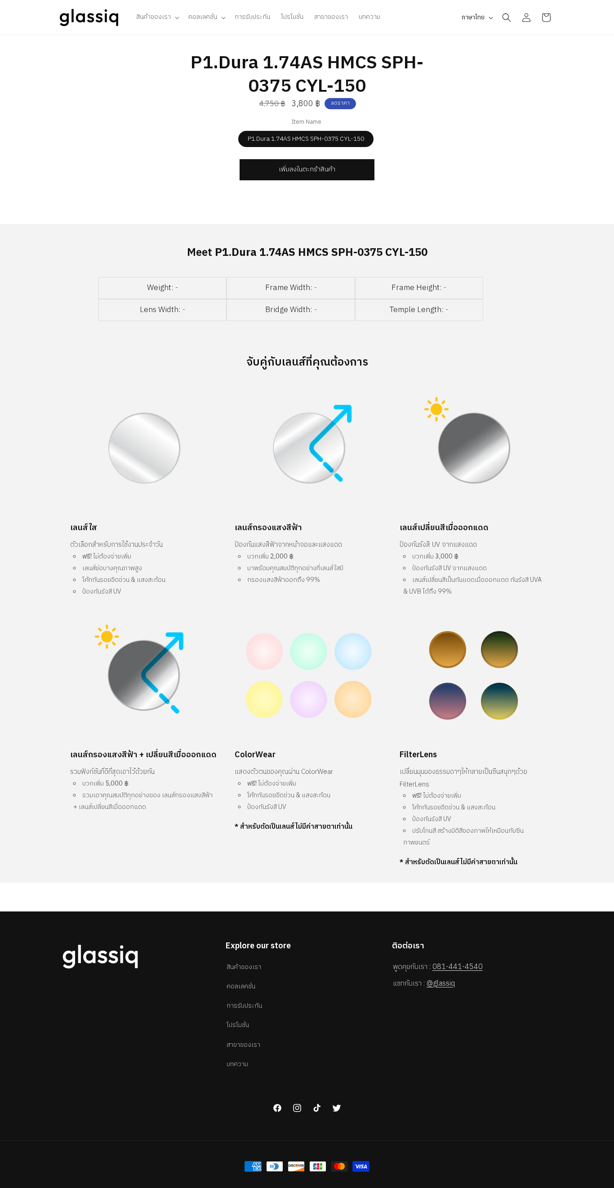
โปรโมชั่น (238, 1025)
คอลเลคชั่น (241, 986)
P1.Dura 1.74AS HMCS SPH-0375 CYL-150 (306, 139)
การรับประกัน (244, 1005)
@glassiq (441, 984)
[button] (157, 17)
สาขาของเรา (243, 1045)
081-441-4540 (457, 967)
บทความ (237, 1064)
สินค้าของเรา (244, 967)
